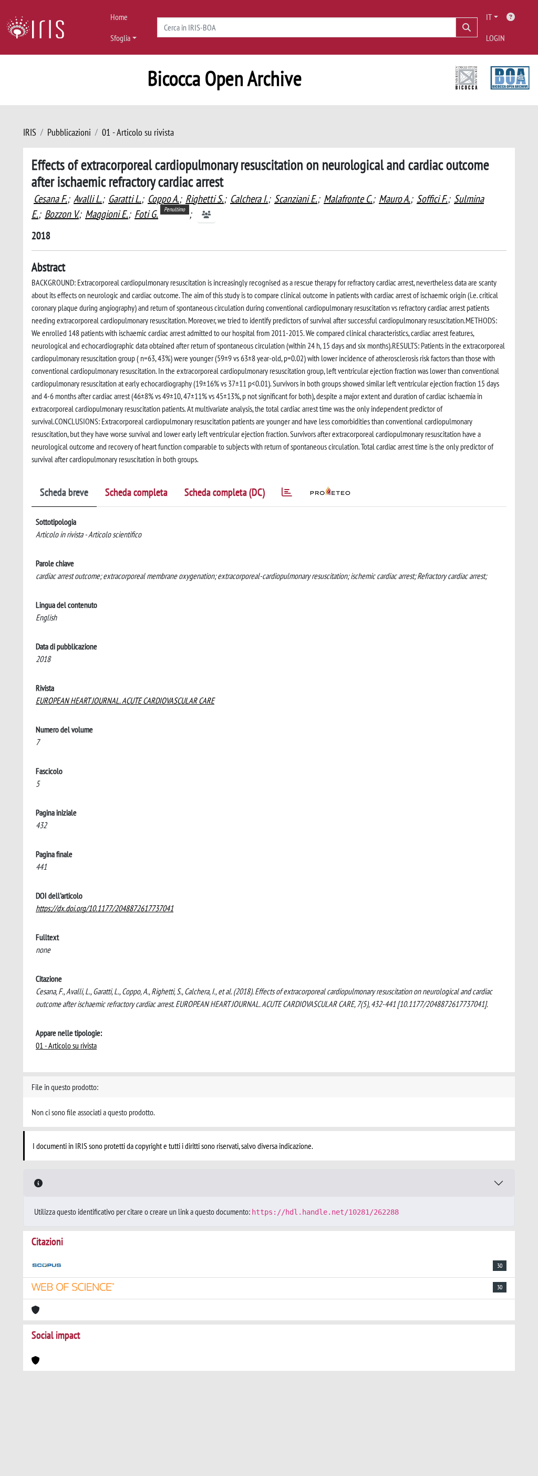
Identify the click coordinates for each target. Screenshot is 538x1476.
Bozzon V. (62, 214)
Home (119, 17)
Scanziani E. (295, 199)
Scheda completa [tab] (136, 492)
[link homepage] (39, 27)
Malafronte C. (348, 199)
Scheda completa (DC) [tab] (224, 492)
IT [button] (489, 17)
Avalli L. (88, 199)
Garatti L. (124, 199)
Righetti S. (204, 199)
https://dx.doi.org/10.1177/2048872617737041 (104, 908)
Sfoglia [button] (120, 38)
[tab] (287, 494)
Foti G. (146, 214)
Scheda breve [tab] (64, 492)
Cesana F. (50, 199)
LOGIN (495, 38)
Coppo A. (163, 199)
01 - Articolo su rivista (138, 132)
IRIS (29, 132)
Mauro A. (394, 199)
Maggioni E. (106, 214)
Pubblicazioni (69, 132)
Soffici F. (432, 199)
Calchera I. (249, 199)
